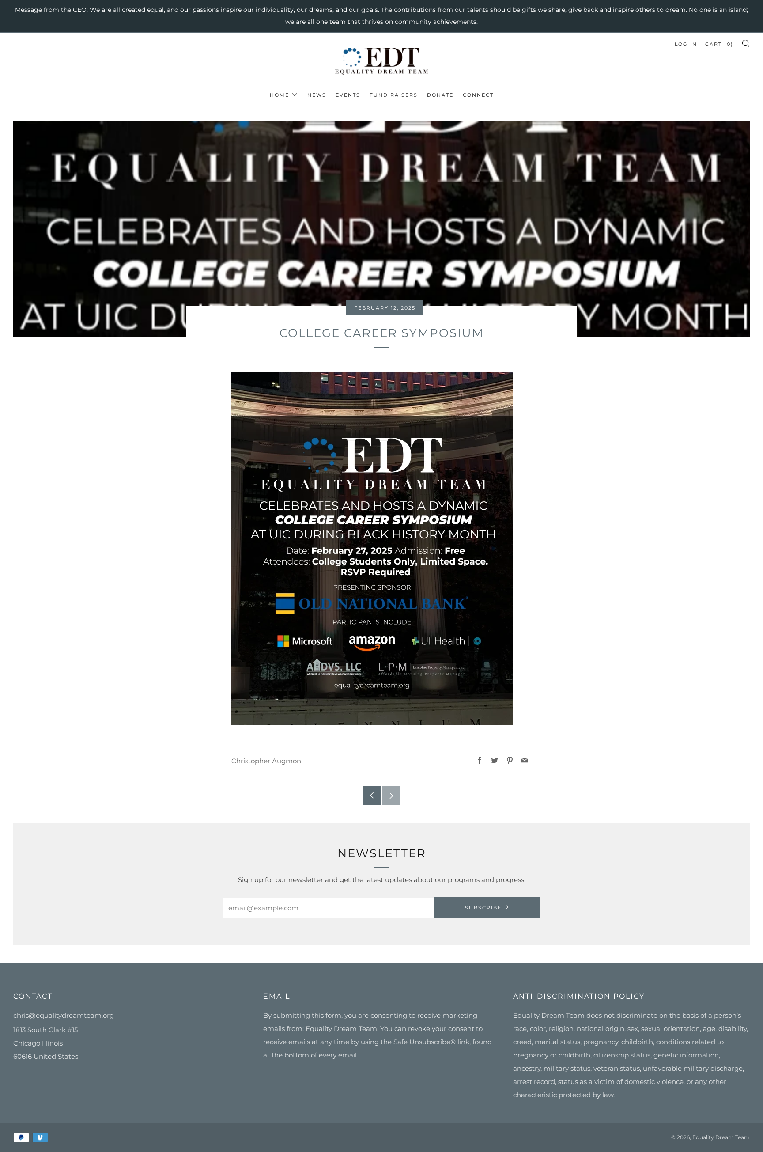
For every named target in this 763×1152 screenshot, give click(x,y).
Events (348, 95)
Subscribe (483, 908)
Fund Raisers (394, 95)
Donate (440, 95)
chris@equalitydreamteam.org (63, 1015)
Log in (686, 44)
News (316, 95)
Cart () (719, 44)
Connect (478, 95)
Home (279, 95)
